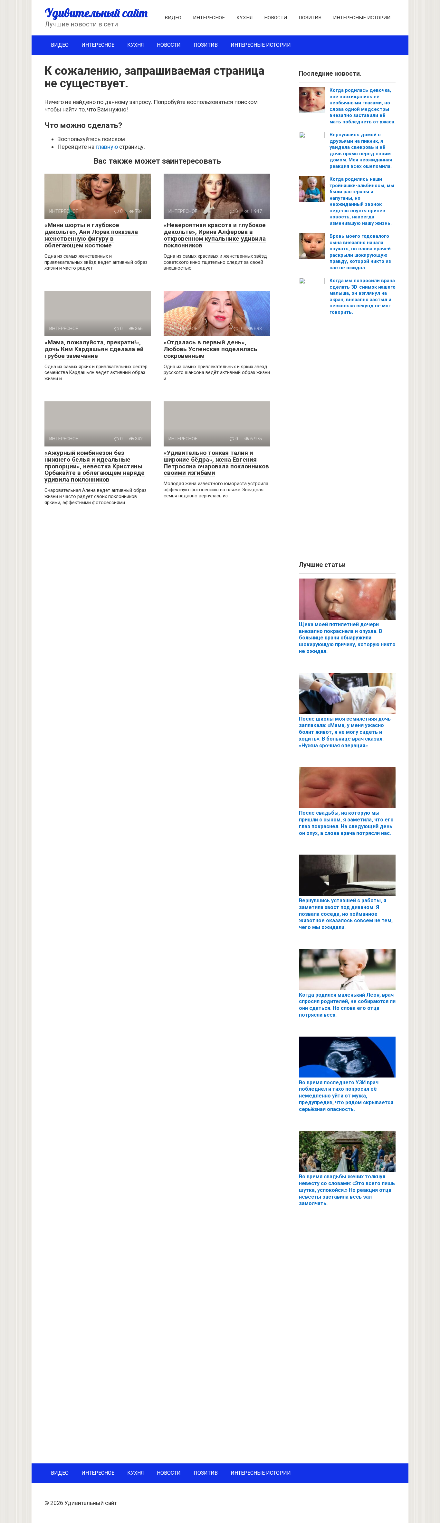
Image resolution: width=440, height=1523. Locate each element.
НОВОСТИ (275, 18)
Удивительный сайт (96, 12)
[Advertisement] (347, 440)
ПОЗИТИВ (310, 18)
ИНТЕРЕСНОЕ (209, 18)
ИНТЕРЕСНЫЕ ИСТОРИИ (361, 18)
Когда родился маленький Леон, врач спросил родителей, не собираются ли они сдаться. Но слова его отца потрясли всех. (347, 1005)
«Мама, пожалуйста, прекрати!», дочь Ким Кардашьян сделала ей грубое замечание (94, 349)
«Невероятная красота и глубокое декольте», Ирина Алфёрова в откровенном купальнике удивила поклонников (215, 235)
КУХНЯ (244, 18)
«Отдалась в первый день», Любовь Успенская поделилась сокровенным (210, 349)
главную (107, 146)
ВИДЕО (173, 18)
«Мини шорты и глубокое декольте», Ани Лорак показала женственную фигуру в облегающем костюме (91, 235)
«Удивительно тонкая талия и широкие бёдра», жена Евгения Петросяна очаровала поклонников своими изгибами (216, 463)
